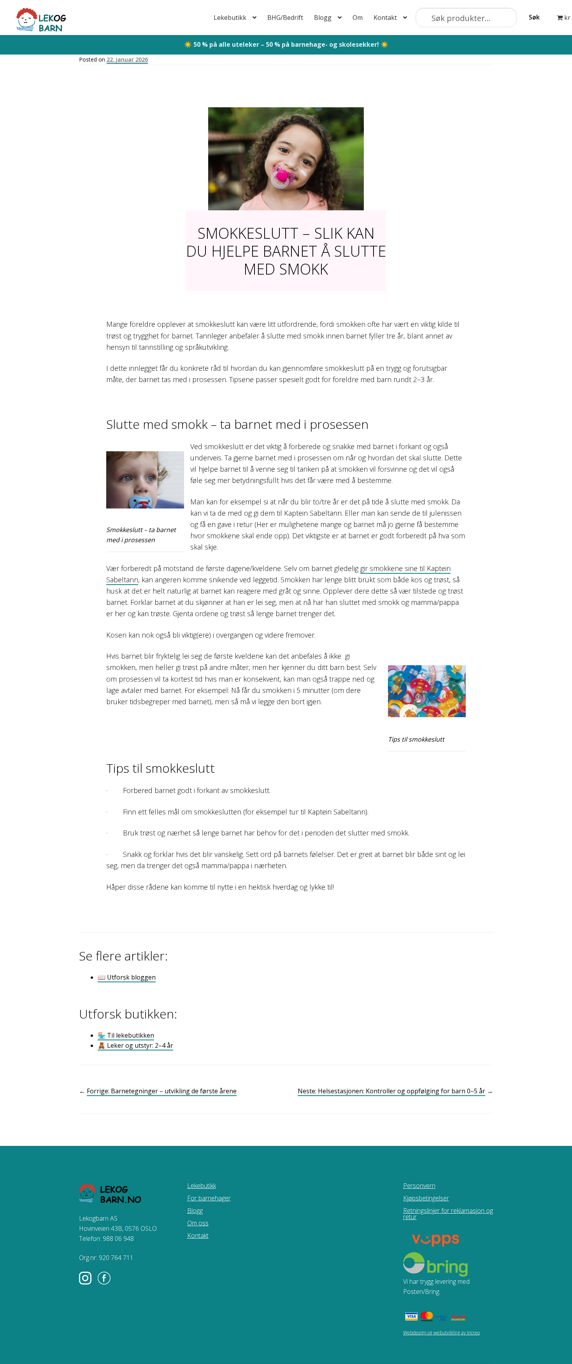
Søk (534, 17)
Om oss (198, 1223)
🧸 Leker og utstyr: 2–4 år (135, 1045)
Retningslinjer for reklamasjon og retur (448, 1213)
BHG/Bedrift (285, 17)
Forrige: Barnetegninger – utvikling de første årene (162, 1091)
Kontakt (385, 17)
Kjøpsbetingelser (426, 1198)
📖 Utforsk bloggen (127, 977)
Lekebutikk (230, 17)
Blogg (323, 17)
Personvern (419, 1185)
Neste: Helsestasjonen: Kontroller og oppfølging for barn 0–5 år (391, 1091)
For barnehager (209, 1198)
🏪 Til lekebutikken (126, 1035)
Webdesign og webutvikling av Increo (441, 1332)
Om (358, 17)
